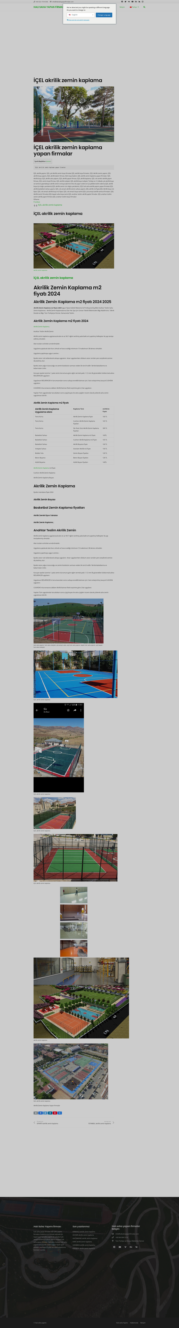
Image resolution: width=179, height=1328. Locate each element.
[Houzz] (139, 1)
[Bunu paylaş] (40, 1113)
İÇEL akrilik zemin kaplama (68, 80)
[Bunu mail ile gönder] (36, 1113)
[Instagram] (142, 2)
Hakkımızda (134, 1323)
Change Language (104, 15)
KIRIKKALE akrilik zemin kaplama (84, 1232)
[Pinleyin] (55, 1113)
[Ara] (144, 7)
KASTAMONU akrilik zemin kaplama (85, 1238)
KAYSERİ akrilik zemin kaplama (83, 1235)
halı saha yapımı (40, 1323)
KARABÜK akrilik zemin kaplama (84, 1248)
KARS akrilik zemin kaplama (82, 1242)
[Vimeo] (125, 1247)
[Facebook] (122, 1)
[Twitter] (125, 1)
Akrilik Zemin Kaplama (41, 327)
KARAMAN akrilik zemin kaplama (84, 1245)
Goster (48, 161)
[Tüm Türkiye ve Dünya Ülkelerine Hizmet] (114, 1241)
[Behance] (136, 1)
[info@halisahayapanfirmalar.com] (114, 1234)
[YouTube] (132, 1)
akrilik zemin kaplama (40, 270)
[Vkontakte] (129, 1)
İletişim (142, 1323)
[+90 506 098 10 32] (114, 1237)
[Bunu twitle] (45, 1113)
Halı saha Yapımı (122, 1323)
